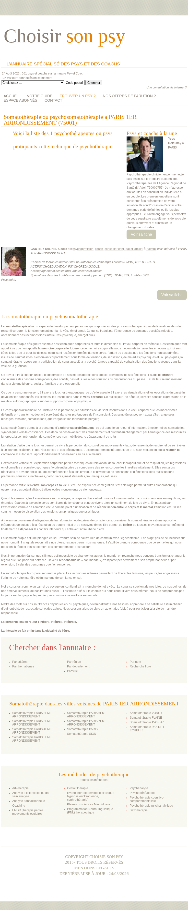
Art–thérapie (20, 788)
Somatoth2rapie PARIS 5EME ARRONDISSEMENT (32, 739)
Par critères (19, 662)
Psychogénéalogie (142, 793)
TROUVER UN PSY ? (77, 96)
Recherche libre (140, 666)
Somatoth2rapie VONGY (146, 713)
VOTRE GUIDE (39, 96)
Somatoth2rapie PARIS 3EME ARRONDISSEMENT (32, 722)
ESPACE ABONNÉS (20, 100)
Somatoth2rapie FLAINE (146, 717)
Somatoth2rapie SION (81, 734)
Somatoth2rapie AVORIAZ (147, 722)
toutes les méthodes (94, 780)
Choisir (64, 36)
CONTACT (53, 100)
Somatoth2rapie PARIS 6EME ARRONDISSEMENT (86, 714)
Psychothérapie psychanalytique (151, 805)
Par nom (135, 662)
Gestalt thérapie (77, 788)
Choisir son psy (106, 856)
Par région (74, 662)
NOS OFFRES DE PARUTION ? (129, 96)
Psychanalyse (139, 788)
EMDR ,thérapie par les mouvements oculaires (27, 812)
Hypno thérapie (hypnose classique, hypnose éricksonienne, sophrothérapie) (91, 796)
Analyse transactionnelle (28, 801)
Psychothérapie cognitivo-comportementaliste (147, 799)
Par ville (72, 671)
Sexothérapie (139, 810)
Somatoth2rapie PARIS (82, 729)
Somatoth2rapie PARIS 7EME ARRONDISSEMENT (86, 722)
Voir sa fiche (141, 234)
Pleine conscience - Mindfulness (88, 804)
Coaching (18, 805)
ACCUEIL (12, 96)
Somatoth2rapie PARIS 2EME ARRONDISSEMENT (32, 714)
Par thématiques (23, 666)
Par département (78, 666)
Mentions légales (94, 868)
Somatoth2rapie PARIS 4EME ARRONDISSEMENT (32, 730)
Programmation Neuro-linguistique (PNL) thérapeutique (90, 810)
